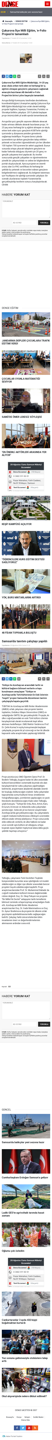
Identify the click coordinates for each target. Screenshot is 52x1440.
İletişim (27, 1417)
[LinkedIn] (10, 76)
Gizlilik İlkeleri (38, 1417)
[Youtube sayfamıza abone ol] (29, 1427)
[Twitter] (7, 76)
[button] (39, 76)
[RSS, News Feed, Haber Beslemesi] (35, 1427)
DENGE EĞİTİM (21, 21)
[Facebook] (3, 76)
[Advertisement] (26, 273)
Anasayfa (8, 21)
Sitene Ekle (25, 1420)
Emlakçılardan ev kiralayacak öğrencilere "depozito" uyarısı (27, 12)
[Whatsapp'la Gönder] (14, 76)
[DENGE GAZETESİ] (10, 3)
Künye (19, 1417)
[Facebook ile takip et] (17, 1427)
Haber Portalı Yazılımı (14, 1436)
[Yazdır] (18, 76)
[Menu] (47, 4)
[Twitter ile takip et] (23, 1427)
